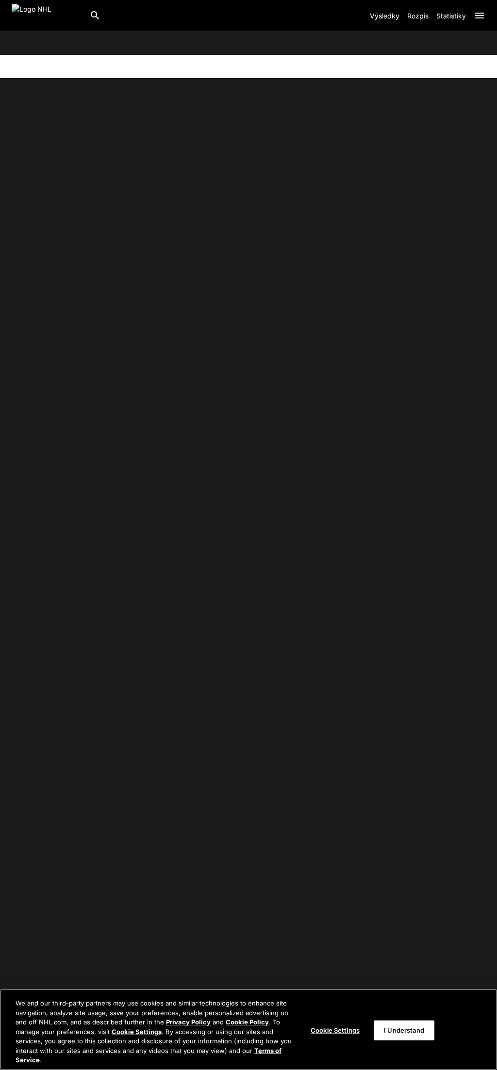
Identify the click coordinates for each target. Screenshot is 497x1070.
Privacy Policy (188, 1022)
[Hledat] (95, 15)
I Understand (404, 1030)
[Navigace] (479, 15)
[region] (248, 1029)
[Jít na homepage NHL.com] (47, 15)
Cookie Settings (137, 1032)
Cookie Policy (247, 1022)
